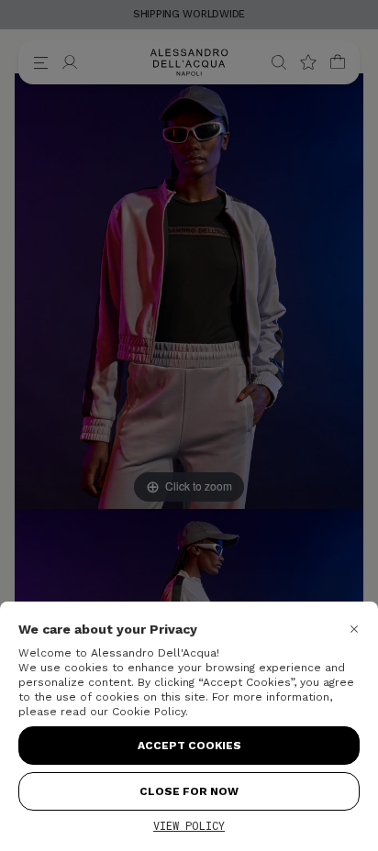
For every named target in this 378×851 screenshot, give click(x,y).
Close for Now (189, 791)
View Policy (189, 825)
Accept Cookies (189, 745)
